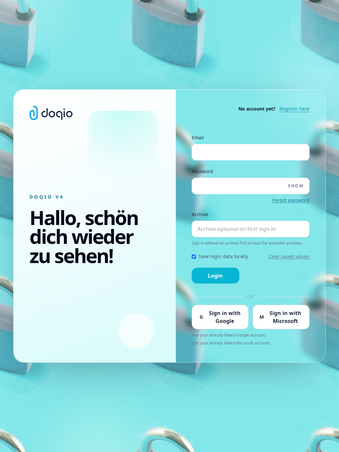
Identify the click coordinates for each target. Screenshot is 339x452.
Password (202, 171)
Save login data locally (223, 256)
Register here (294, 109)
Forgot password (291, 200)
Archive (200, 214)
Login (215, 275)
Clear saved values (289, 256)
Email (198, 137)
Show (296, 186)
